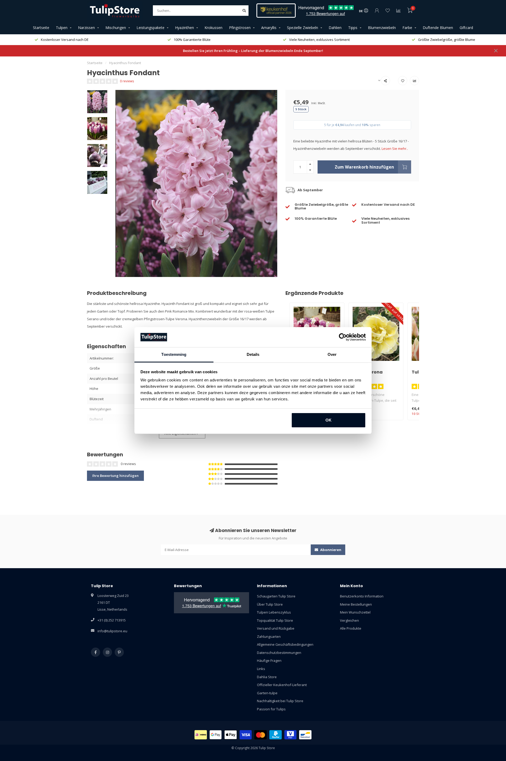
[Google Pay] (216, 734)
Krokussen (213, 27)
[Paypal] (275, 734)
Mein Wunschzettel (355, 612)
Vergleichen (349, 620)
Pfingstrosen (240, 27)
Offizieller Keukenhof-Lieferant (282, 684)
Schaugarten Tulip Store (276, 596)
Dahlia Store (267, 676)
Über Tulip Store (270, 604)
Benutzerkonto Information (361, 596)
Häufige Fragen (269, 660)
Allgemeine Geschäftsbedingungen (285, 644)
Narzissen (86, 27)
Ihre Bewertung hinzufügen (115, 475)
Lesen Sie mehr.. (395, 148)
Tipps (352, 27)
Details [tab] (253, 354)
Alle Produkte (350, 628)
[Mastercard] (260, 734)
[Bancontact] (305, 734)
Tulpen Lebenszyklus (274, 612)
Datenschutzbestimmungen (279, 652)
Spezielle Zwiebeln (302, 27)
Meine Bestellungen (356, 604)
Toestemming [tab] (173, 354)
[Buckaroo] (290, 734)
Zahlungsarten (269, 636)
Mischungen (115, 27)
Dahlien (335, 27)
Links (261, 668)
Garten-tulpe (267, 693)
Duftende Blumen (438, 27)
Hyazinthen (184, 27)
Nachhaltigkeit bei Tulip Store (280, 700)
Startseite (41, 27)
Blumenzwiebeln (382, 27)
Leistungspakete (150, 27)
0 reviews (127, 81)
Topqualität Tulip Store (275, 620)
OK (328, 420)
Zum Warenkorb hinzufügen (364, 167)
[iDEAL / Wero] (200, 734)
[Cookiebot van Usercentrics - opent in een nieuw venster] (343, 337)
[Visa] (246, 734)
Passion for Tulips (271, 709)
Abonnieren (330, 549)
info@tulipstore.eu (112, 631)
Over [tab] (332, 354)
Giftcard (466, 27)
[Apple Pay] (230, 734)
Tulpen (61, 27)
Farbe (407, 27)
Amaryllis (268, 27)
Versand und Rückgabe (275, 628)
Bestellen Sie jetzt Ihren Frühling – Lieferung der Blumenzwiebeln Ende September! (253, 50)
